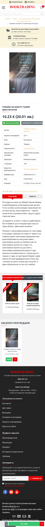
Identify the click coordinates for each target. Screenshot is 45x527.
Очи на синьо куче (12, 303)
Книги (15, 19)
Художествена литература (30, 19)
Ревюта (32, 196)
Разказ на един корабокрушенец (33, 304)
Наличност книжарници (33, 123)
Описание (12, 196)
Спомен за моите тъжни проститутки (12, 350)
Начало (7, 19)
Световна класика (23, 21)
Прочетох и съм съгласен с (15, 485)
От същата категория (32, 277)
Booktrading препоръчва (12, 277)
